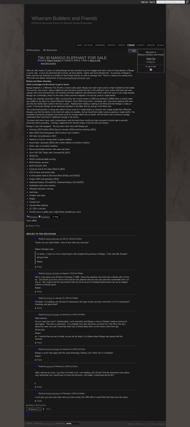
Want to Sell (95, 60)
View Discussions (48, 63)
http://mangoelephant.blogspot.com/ (74, 78)
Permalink (36, 239)
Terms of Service (157, 424)
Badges (131, 424)
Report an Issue (142, 424)
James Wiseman (53, 239)
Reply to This (33, 226)
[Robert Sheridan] (31, 64)
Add (134, 51)
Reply (38, 267)
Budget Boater (48, 424)
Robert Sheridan (54, 60)
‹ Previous (32, 409)
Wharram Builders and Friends (64, 18)
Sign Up (144, 2)
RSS (28, 414)
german (49, 298)
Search (187, 2)
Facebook (45, 217)
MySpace (33, 217)
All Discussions (33, 50)
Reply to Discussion (36, 405)
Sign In (152, 2)
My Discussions (50, 50)
